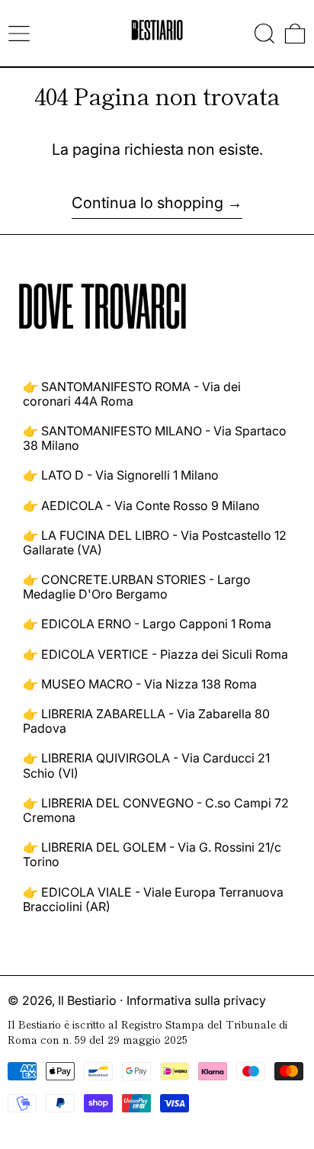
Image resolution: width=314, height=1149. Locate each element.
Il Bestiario (87, 1000)
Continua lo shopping (147, 203)
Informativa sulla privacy (196, 1000)
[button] (264, 33)
